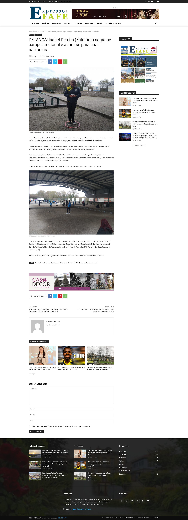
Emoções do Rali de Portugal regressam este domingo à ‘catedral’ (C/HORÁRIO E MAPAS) (55, 475)
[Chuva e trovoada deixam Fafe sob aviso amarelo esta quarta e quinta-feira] (100, 355)
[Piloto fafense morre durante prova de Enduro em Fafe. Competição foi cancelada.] (35, 465)
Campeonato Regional (66, 263)
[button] (156, 23)
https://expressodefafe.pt (52, 324)
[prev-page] (30, 374)
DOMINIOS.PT (62, 518)
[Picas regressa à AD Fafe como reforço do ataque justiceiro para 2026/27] (71, 355)
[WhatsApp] (65, 61)
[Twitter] (155, 1)
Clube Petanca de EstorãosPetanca (86, 263)
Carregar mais (138, 145)
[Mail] (152, 1)
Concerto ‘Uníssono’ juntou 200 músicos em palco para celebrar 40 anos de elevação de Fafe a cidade (145, 136)
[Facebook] (146, 1)
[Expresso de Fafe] (30, 56)
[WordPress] (143, 501)
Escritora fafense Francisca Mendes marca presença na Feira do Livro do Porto (145, 101)
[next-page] (33, 374)
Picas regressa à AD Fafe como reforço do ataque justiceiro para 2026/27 (144, 112)
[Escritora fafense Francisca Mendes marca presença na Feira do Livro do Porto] (42, 355)
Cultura (31, 364)
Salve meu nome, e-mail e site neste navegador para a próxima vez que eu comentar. (61, 426)
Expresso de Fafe (39, 56)
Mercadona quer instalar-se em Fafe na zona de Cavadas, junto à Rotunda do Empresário (55, 453)
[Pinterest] (60, 61)
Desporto (36, 32)
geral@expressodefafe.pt (82, 509)
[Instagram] (149, 1)
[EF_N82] (139, 63)
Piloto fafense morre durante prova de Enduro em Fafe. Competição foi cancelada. (54, 464)
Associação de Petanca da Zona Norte (46, 263)
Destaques (38, 35)
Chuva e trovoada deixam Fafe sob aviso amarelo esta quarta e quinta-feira (145, 124)
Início (30, 32)
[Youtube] (158, 1)
